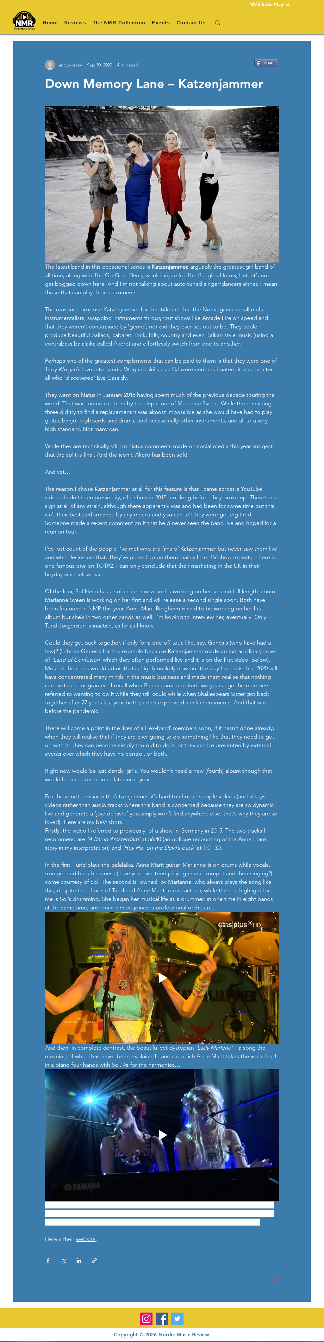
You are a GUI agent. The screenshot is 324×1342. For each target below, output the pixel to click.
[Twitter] (177, 1319)
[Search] (217, 22)
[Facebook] (162, 1319)
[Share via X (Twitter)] (63, 1261)
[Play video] (162, 978)
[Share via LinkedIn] (79, 1261)
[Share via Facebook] (48, 1261)
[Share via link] (94, 1261)
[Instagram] (146, 1319)
